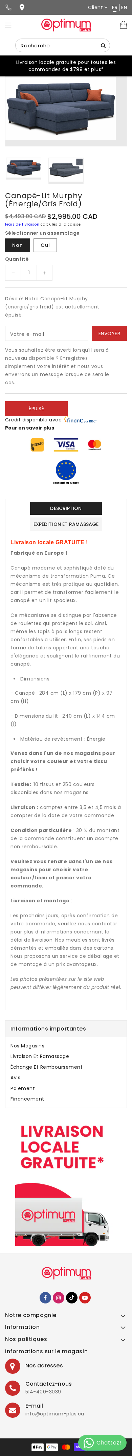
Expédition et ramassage (66, 524)
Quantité (17, 259)
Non (17, 245)
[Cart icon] (123, 24)
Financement (27, 1098)
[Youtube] (85, 1297)
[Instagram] (58, 1297)
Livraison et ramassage (39, 1056)
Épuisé (36, 408)
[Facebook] (45, 1297)
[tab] (66, 1045)
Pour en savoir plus (29, 427)
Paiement (22, 1088)
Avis (15, 1077)
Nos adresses (44, 1365)
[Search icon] (103, 45)
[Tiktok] (72, 1297)
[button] (66, 1317)
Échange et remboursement (46, 1067)
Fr (114, 7)
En (124, 7)
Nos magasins (27, 1045)
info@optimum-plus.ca (54, 1413)
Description (66, 508)
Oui (45, 245)
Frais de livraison (22, 224)
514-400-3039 (43, 1391)
